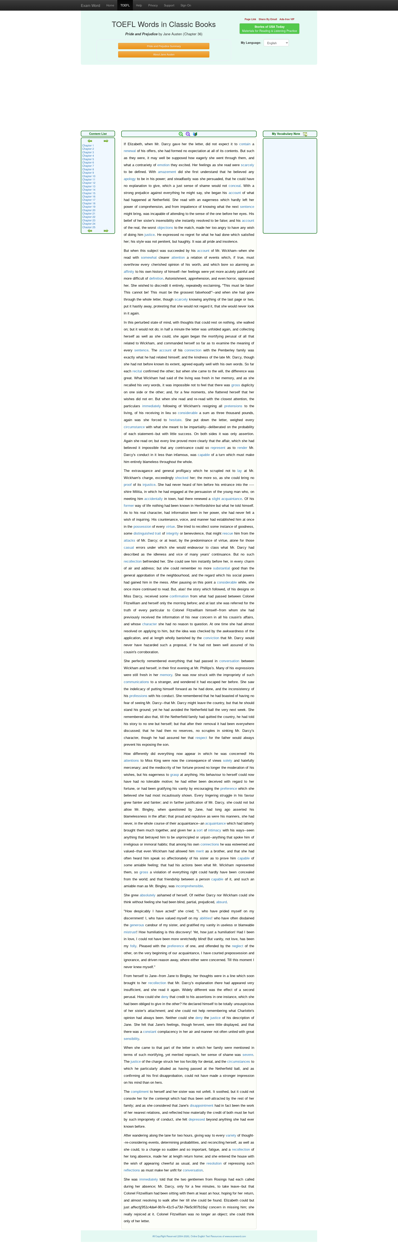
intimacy (214, 830)
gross (235, 385)
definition (156, 278)
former (129, 506)
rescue (227, 533)
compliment (140, 1092)
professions (138, 696)
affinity (129, 272)
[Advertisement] (199, 95)
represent (218, 448)
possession (142, 527)
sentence (247, 207)
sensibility (131, 1039)
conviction (211, 638)
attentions (131, 761)
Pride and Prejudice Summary (164, 46)
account (235, 193)
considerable (188, 413)
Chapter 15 (88, 193)
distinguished (143, 533)
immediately (151, 406)
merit (200, 851)
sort (200, 830)
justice (149, 235)
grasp (174, 775)
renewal (130, 151)
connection (192, 350)
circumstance (134, 427)
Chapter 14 (88, 189)
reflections (132, 1170)
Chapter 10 (88, 176)
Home (110, 5)
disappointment (201, 1106)
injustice (149, 485)
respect (201, 738)
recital (137, 371)
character (149, 624)
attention (178, 258)
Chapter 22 (88, 217)
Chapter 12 (88, 183)
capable (204, 455)
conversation (229, 661)
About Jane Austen (164, 54)
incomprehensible (189, 886)
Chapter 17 (88, 200)
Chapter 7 (88, 166)
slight (216, 499)
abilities (205, 918)
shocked (181, 478)
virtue (170, 527)
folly (133, 946)
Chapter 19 (88, 206)
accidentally (153, 499)
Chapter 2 (88, 149)
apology (130, 179)
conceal (235, 186)
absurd (221, 902)
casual (129, 548)
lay (239, 471)
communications (136, 682)
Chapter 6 (88, 162)
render (242, 448)
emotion (163, 165)
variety (231, 1135)
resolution (214, 1163)
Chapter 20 (88, 210)
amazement (167, 172)
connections (209, 844)
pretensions (233, 406)
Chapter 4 (88, 155)
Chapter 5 (88, 159)
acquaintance (231, 499)
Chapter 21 (88, 213)
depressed (197, 1119)
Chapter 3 (88, 152)
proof (128, 485)
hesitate (175, 420)
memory (166, 675)
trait (158, 533)
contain (244, 144)
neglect (237, 946)
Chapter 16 (88, 196)
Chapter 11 (88, 179)
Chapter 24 (88, 223)
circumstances (238, 1062)
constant (149, 1032)
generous (137, 925)
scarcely (247, 165)
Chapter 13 (88, 186)
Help (139, 5)
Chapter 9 (88, 172)
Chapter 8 (88, 169)
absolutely (147, 895)
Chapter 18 (88, 203)
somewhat (149, 258)
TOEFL (125, 5)
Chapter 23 (88, 220)
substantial (221, 568)
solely (227, 761)
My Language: (251, 42)
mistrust (130, 932)
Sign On (186, 5)
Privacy (153, 5)
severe (248, 1055)
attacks (129, 540)
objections (165, 228)
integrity (172, 533)
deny (165, 997)
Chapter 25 (88, 227)
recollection (133, 561)
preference (228, 789)
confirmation (179, 596)
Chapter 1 (88, 145)
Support (169, 5)
